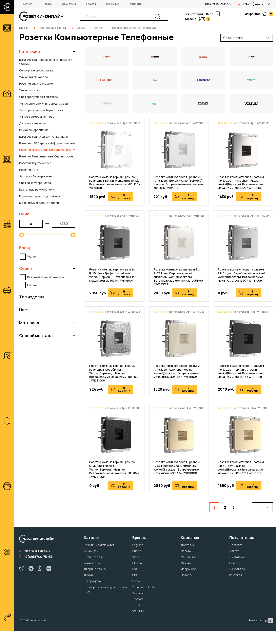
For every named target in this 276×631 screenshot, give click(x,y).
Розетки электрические (36, 83)
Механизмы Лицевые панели (39, 203)
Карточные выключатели (36, 189)
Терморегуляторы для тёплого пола (105, 589)
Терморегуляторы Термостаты (41, 110)
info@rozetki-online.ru (218, 4)
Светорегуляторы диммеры (38, 97)
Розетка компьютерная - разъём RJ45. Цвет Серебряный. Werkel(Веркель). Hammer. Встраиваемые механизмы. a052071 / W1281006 (114, 373)
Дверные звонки (95, 569)
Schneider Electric (144, 587)
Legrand (137, 545)
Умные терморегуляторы (36, 116)
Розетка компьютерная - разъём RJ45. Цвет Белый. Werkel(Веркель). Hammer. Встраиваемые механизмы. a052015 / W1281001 (178, 182)
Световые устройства (35, 183)
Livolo (136, 581)
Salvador (138, 593)
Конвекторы (92, 563)
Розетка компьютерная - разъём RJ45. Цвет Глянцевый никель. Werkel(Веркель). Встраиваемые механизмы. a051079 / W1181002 (241, 182)
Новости (91, 4)
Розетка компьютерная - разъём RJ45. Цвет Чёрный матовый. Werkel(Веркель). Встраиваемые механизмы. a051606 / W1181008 (241, 371)
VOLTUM (138, 611)
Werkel (81, 27)
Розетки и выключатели (53, 27)
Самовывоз (112, 4)
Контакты (135, 4)
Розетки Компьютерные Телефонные (45, 150)
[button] (47, 51)
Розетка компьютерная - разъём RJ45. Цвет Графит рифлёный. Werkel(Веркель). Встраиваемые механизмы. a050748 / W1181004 (112, 275)
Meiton (137, 563)
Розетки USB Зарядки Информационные (47, 143)
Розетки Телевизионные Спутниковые (46, 156)
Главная (24, 27)
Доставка (27, 4)
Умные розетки (29, 90)
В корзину (124, 196)
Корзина (196, 19)
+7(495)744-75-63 (256, 4)
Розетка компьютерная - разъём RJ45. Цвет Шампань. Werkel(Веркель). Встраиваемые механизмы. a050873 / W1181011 (241, 467)
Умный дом (91, 551)
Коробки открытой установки (39, 196)
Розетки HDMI (29, 170)
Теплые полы (93, 557)
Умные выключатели (33, 77)
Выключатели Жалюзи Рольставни (43, 136)
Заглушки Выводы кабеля (36, 176)
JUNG (136, 605)
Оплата (47, 4)
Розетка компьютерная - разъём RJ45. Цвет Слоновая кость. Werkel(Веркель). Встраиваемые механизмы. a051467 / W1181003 (177, 371)
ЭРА (135, 575)
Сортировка (233, 38)
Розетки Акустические (35, 163)
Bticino (136, 551)
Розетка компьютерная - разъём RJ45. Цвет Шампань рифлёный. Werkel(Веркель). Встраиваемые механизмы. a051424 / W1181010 (177, 467)
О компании (69, 4)
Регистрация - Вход (198, 14)
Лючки (88, 575)
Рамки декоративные (34, 130)
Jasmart (137, 599)
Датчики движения (32, 123)
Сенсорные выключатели (37, 70)
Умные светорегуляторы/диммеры (43, 103)
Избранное (258, 14)
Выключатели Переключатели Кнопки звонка (45, 62)
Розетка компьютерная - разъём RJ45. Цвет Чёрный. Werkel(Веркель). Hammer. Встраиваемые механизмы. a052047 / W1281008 (114, 469)
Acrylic (98, 27)
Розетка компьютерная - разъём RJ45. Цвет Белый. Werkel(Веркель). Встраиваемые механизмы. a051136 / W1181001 (114, 182)
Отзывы (186, 563)
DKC (135, 569)
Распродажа (92, 581)
